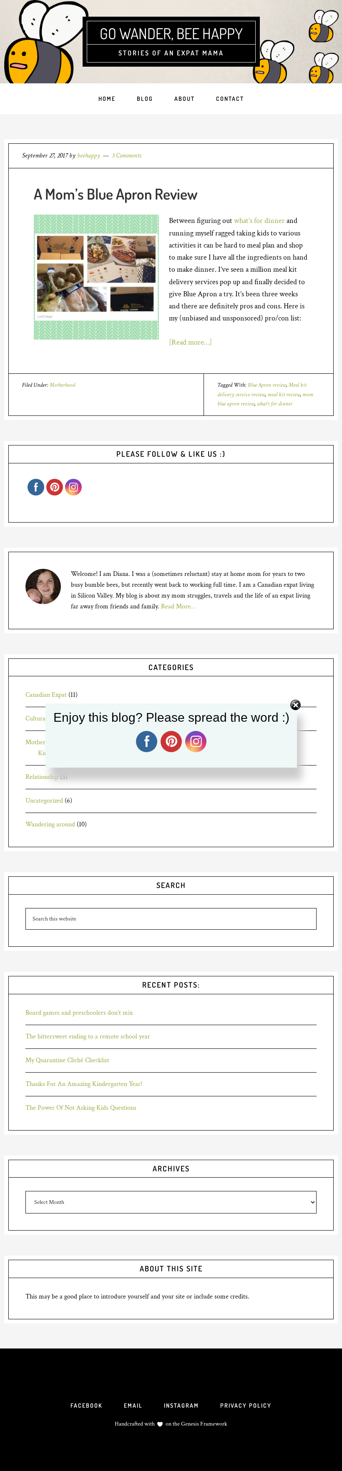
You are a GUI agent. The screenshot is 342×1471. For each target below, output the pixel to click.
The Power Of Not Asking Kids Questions (80, 1107)
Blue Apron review (267, 385)
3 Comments (126, 155)
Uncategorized (44, 800)
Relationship (41, 777)
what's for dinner (274, 404)
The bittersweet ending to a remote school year (87, 1036)
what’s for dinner (259, 220)
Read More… (178, 606)
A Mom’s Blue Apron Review (116, 193)
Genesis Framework (203, 1424)
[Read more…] (190, 342)
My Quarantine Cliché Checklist (67, 1060)
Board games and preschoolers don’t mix (79, 1012)
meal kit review (283, 394)
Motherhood (62, 385)
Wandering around (50, 824)
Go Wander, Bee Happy (171, 33)
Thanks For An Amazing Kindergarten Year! (83, 1084)
